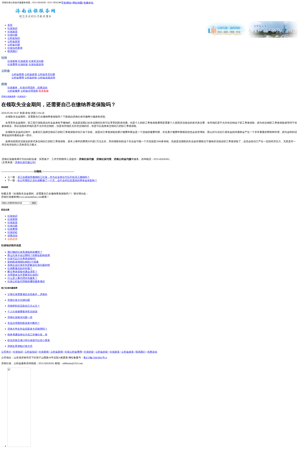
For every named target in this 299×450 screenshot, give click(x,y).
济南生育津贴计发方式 (19, 346)
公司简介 (6, 352)
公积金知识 (13, 38)
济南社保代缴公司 (25, 162)
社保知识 (12, 28)
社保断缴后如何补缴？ (19, 268)
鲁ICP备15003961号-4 (95, 357)
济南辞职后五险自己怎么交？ (23, 306)
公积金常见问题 (46, 74)
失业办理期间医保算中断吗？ (23, 323)
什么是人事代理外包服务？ (22, 278)
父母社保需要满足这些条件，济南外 (27, 294)
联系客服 (44, 91)
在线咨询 (12, 239)
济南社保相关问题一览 (19, 317)
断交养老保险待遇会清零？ (22, 271)
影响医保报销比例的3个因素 (23, 262)
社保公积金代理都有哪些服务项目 (26, 281)
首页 (9, 25)
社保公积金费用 (73, 352)
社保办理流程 (26, 87)
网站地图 (77, 2)
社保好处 (23, 64)
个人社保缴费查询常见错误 (22, 311)
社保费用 (12, 64)
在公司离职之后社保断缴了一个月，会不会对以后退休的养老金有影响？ (57, 180)
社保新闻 (12, 61)
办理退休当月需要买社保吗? (22, 275)
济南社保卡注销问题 (18, 300)
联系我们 (12, 51)
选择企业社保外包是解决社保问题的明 (28, 265)
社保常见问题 (36, 61)
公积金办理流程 (29, 91)
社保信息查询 (14, 48)
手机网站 (66, 2)
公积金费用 (18, 77)
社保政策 (12, 31)
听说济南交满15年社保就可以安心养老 (28, 340)
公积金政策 (13, 41)
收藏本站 (88, 2)
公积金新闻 (18, 74)
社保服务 (12, 87)
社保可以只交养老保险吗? (21, 258)
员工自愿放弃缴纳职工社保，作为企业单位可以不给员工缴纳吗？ (53, 177)
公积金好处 (31, 77)
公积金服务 (13, 91)
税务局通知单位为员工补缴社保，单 (27, 334)
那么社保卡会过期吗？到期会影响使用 (28, 255)
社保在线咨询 (36, 64)
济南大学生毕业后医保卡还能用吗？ (27, 329)
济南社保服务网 (8, 96)
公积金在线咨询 (46, 77)
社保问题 (12, 35)
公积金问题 (13, 44)
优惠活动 (41, 87)
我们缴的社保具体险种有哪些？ (24, 252)
